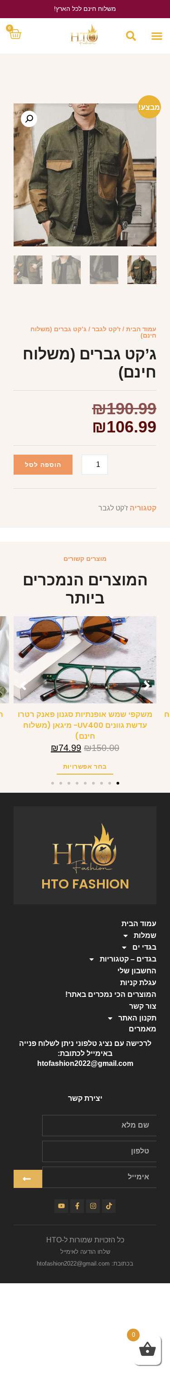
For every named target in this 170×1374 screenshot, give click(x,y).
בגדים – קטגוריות (128, 959)
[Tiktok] (109, 1206)
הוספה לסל (43, 464)
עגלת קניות (138, 982)
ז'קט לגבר (106, 329)
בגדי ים (144, 947)
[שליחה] (28, 1179)
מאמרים (142, 1029)
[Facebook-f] (77, 1206)
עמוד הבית (141, 329)
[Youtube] (61, 1206)
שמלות (145, 935)
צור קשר (142, 1006)
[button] (156, 35)
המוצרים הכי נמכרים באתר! (110, 994)
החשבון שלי (136, 971)
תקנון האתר (137, 1018)
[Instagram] (93, 1206)
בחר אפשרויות (85, 766)
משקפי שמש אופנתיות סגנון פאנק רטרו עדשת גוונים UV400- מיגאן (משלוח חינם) (85, 725)
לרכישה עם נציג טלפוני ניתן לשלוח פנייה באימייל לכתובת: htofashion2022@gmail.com (85, 1053)
